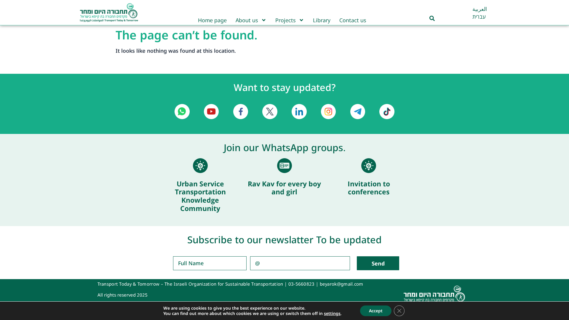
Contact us (352, 20)
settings (332, 313)
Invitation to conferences (369, 188)
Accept (376, 310)
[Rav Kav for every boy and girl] (284, 165)
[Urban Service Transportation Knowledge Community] (200, 165)
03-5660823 (301, 284)
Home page (212, 20)
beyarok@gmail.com (341, 284)
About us (247, 20)
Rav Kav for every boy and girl (284, 188)
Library (321, 20)
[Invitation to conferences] (368, 165)
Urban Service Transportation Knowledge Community (200, 196)
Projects (285, 20)
